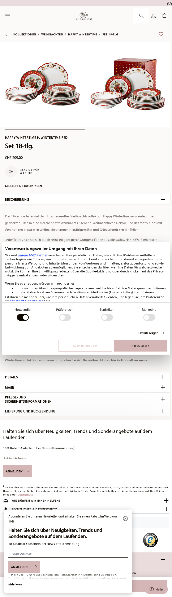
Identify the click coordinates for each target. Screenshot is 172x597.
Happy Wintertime (82, 34)
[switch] (65, 317)
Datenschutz (25, 494)
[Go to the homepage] (83, 16)
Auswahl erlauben (85, 346)
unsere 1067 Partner (33, 255)
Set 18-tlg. (110, 34)
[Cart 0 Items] (164, 16)
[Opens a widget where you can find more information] (156, 589)
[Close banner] (169, 4)
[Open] (141, 16)
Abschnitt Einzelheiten (27, 301)
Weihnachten (52, 34)
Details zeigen (148, 333)
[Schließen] (125, 519)
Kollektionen (24, 34)
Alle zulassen (140, 346)
